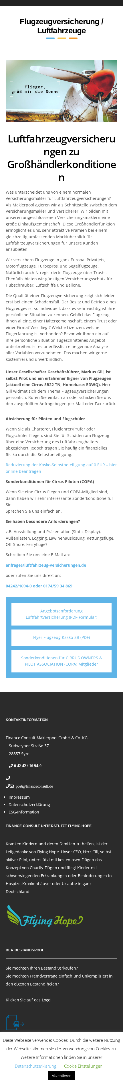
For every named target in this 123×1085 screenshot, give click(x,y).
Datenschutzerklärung (29, 804)
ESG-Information (24, 812)
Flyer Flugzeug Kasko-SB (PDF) (61, 637)
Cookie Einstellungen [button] (83, 1066)
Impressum (19, 797)
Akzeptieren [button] (62, 1075)
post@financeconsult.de (34, 786)
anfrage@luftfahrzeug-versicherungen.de (46, 565)
